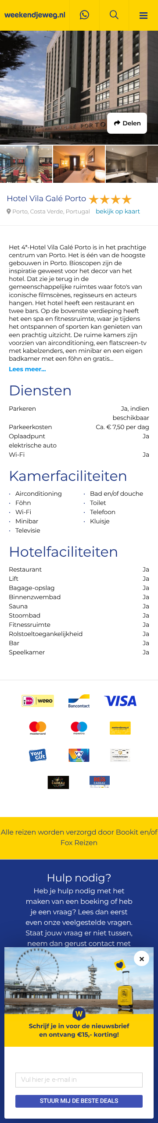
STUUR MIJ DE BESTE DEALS (79, 1101)
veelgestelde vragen (96, 923)
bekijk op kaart (118, 211)
